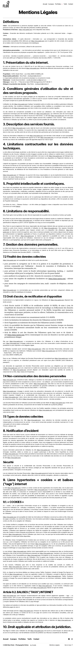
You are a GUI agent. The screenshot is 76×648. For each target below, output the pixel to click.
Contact (70, 4)
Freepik (43, 204)
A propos (51, 4)
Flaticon (18, 206)
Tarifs (65, 4)
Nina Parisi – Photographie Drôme (17, 645)
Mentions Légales (54, 645)
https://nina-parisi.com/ (25, 29)
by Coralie (33, 645)
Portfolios (58, 4)
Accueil (45, 4)
